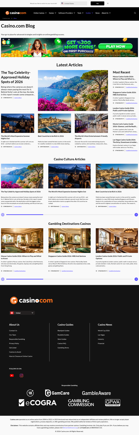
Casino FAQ (62, 343)
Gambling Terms (63, 348)
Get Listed (12, 348)
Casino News (105, 324)
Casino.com (6, 18)
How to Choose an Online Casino (20, 356)
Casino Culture (18, 97)
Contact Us (13, 330)
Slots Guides (62, 339)
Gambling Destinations (131, 87)
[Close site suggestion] (108, 3)
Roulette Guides (63, 335)
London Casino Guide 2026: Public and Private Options (123, 109)
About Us (14, 324)
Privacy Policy (14, 343)
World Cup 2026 (104, 330)
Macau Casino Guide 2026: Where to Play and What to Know (123, 78)
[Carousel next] (136, 214)
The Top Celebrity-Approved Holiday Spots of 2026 (16, 77)
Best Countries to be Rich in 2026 (51, 136)
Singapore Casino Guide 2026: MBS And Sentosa (124, 93)
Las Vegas (101, 335)
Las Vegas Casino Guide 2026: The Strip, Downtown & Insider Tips (125, 141)
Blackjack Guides (63, 330)
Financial (101, 343)
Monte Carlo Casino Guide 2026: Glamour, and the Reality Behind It (125, 125)
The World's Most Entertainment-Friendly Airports (91, 137)
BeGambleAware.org (70, 428)
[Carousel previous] (2, 214)
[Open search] (135, 13)
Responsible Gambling (17, 339)
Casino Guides (65, 324)
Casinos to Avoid (15, 352)
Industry (101, 339)
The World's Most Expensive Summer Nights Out (15, 137)
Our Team (12, 335)
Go (97, 3)
